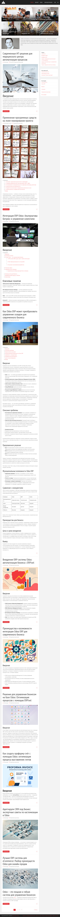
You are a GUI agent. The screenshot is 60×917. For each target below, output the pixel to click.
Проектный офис (48, 915)
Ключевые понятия (9, 255)
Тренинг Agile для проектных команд (48, 64)
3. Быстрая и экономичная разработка (15, 264)
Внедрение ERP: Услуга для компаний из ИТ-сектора (47, 32)
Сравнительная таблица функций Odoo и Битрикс (17, 270)
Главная (32, 2)
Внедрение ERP (44, 57)
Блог (55, 2)
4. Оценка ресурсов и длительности (12, 186)
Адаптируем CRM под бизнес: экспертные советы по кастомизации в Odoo (20, 812)
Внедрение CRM (26, 33)
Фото (40, 915)
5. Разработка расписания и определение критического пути (18, 187)
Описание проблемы (9, 350)
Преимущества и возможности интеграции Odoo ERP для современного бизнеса (17, 631)
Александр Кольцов (48, 2)
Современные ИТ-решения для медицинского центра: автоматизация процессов (17, 56)
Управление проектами (18, 62)
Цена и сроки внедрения (10, 358)
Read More (7, 111)
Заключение (7, 277)
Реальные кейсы (8, 267)
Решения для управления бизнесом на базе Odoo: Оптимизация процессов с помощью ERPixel (19, 697)
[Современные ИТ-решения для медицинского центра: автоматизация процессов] (20, 78)
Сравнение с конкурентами (11, 355)
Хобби (41, 2)
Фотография (43, 94)
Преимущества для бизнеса (11, 274)
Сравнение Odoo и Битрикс (11, 269)
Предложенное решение (10, 351)
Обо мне (54, 915)
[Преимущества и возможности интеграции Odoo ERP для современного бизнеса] (20, 651)
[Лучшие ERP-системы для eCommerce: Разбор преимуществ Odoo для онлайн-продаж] (20, 879)
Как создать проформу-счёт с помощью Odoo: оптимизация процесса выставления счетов (17, 756)
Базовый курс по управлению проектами (41, 19)
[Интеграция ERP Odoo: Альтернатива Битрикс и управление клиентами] (20, 235)
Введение (7, 254)
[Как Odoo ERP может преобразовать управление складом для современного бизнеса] (20, 333)
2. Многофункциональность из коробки (15, 261)
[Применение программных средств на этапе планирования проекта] (20, 151)
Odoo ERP (36, 2)
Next (35, 909)
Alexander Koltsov (15, 915)
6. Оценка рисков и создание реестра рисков (15, 189)
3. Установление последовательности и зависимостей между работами (20, 184)
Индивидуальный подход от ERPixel (12, 275)
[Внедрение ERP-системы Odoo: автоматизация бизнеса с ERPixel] (20, 579)
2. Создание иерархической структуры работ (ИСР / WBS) (17, 183)
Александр (6, 62)
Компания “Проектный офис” (47, 75)
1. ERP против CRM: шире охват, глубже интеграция (18, 258)
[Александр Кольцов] (7, 2)
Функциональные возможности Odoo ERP (14, 353)
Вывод (6, 191)
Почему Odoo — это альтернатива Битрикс (14, 257)
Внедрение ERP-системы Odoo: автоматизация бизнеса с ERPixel (18, 561)
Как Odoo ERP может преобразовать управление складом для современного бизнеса (20, 314)
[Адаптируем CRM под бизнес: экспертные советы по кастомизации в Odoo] (20, 830)
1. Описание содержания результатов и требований (16, 181)
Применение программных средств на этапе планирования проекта (19, 119)
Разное (43, 915)
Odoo (15, 897)
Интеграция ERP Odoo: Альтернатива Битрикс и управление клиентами (20, 217)
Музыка (42, 86)
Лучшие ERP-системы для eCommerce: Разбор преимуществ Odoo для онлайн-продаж (19, 861)
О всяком (43, 89)
